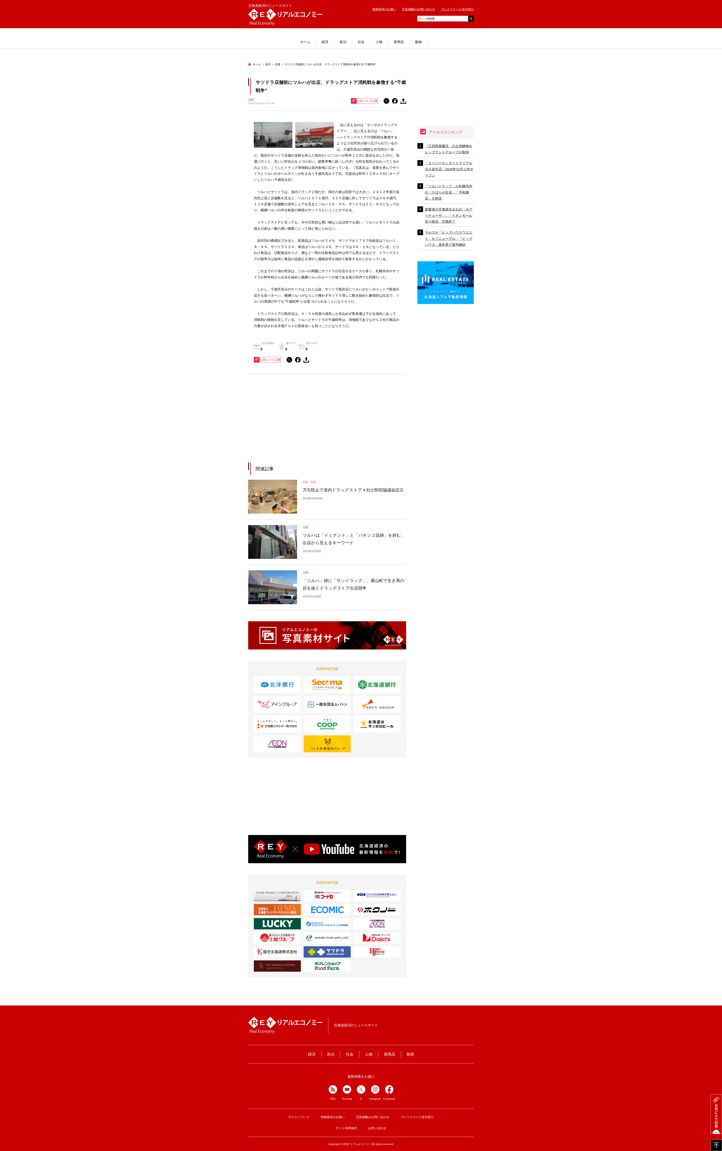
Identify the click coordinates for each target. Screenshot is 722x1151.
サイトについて (298, 1117)
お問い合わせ (377, 1128)
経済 (325, 42)
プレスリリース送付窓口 (457, 9)
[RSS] (333, 1089)
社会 (361, 42)
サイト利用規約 (346, 1128)
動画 (418, 42)
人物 (379, 42)
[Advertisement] (292, 423)
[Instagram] (375, 1089)
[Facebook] (389, 1089)
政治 (343, 42)
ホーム (305, 42)
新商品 (399, 42)
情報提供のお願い (384, 9)
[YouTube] (347, 1089)
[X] (361, 1089)
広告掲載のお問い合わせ (418, 9)
